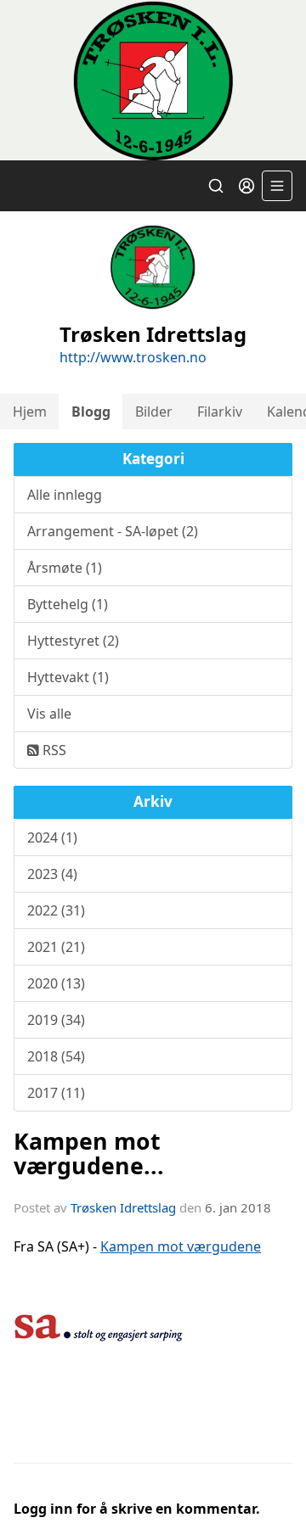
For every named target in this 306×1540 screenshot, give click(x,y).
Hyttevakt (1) (68, 677)
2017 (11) (56, 1093)
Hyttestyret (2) (73, 640)
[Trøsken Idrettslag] (153, 80)
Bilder (154, 411)
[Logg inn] (246, 186)
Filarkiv (219, 411)
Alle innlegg (64, 494)
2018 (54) (56, 1056)
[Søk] (216, 186)
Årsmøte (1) (64, 567)
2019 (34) (56, 1020)
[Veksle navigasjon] (277, 186)
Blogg (90, 411)
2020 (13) (56, 983)
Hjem (30, 411)
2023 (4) (52, 874)
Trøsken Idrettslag (123, 1207)
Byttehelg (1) (67, 604)
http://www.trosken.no (133, 357)
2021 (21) (56, 947)
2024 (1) (52, 837)
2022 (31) (56, 910)
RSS (52, 750)
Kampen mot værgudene (180, 1246)
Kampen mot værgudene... (89, 1153)
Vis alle (49, 713)
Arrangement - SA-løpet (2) (112, 531)
